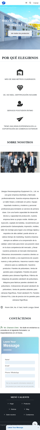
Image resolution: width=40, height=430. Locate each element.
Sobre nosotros (11, 415)
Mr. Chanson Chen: (11, 328)
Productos (27, 404)
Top (35, 425)
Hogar (12, 404)
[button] (26, 3)
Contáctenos (30, 415)
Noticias (13, 409)
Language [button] (35, 3)
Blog (27, 409)
